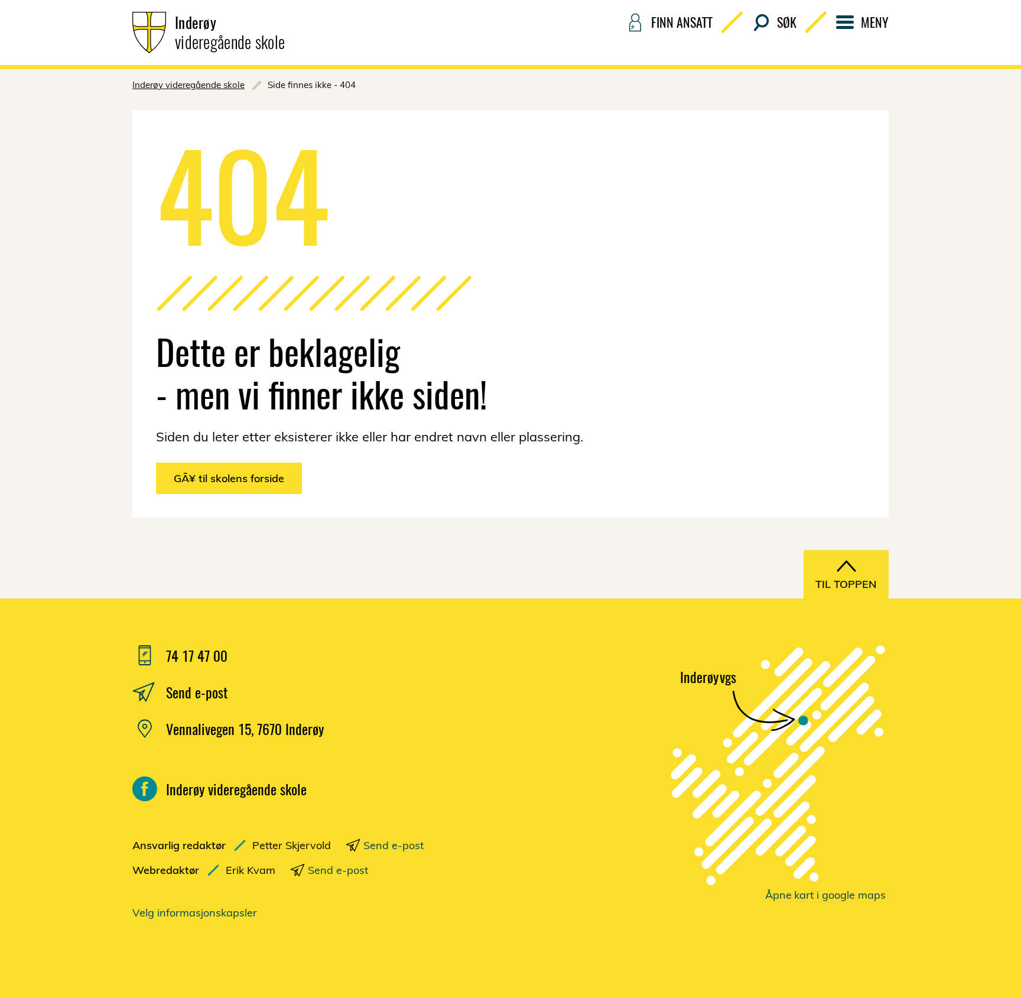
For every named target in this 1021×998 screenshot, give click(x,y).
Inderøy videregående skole (188, 84)
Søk (786, 21)
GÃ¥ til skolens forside (229, 478)
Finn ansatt (682, 21)
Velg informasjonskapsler (194, 912)
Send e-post (393, 845)
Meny (875, 21)
